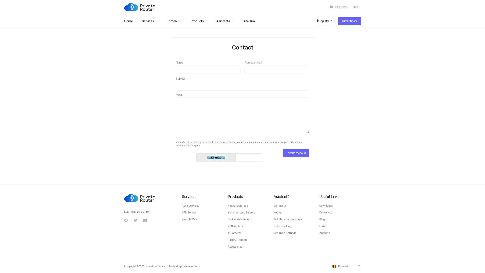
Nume (179, 62)
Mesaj (179, 94)
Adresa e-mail (253, 62)
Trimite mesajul (296, 153)
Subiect (180, 78)
